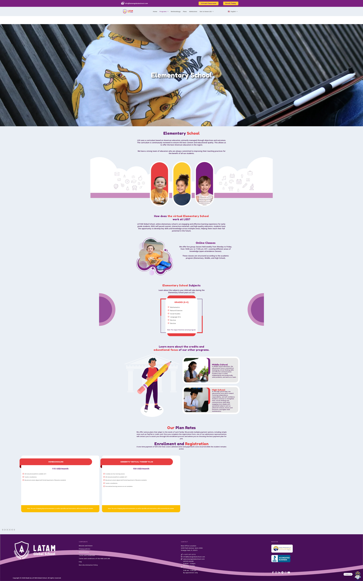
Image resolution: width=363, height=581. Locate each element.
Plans (185, 11)
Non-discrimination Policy (88, 565)
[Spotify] (282, 572)
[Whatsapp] (285, 572)
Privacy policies (84, 549)
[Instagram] (276, 572)
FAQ (80, 562)
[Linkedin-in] (279, 572)
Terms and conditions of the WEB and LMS (94, 558)
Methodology (176, 11)
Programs (163, 11)
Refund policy (84, 552)
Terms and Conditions (87, 555)
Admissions (193, 11)
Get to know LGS (206, 11)
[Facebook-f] (273, 572)
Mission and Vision (85, 546)
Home (155, 11)
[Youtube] (288, 572)
